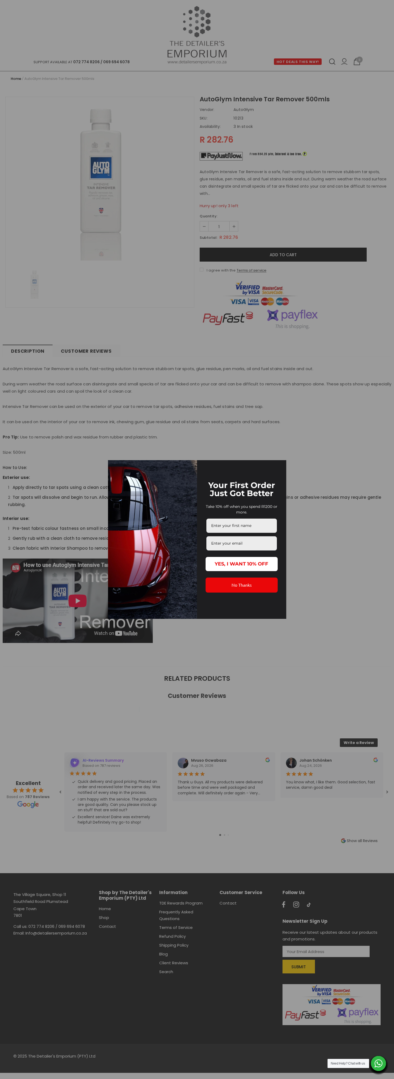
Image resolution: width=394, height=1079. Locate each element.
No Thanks (242, 584)
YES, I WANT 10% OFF (241, 564)
